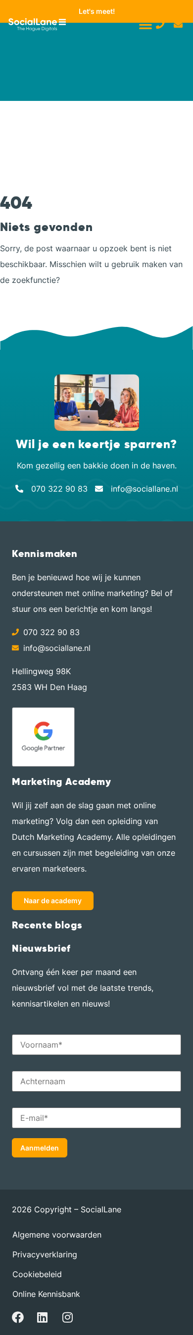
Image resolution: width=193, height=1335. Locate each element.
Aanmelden (39, 1148)
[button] (145, 24)
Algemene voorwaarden (56, 1235)
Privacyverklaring (44, 1254)
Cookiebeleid (37, 1274)
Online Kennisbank (46, 1294)
